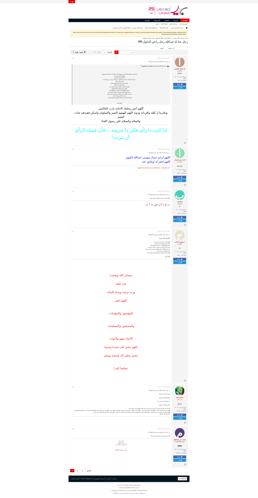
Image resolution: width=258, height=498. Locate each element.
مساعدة (114, 478)
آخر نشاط (171, 48)
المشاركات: (183, 80)
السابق (89, 470)
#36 (73, 429)
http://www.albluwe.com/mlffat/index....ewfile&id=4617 (155, 168)
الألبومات (147, 20)
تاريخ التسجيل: (182, 77)
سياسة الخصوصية (98, 478)
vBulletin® (129, 487)
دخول (72, 1)
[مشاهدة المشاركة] (141, 66)
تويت (179, 87)
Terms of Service (86, 478)
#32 (73, 149)
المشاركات (182, 48)
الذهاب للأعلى (75, 478)
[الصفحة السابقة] (95, 52)
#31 (73, 58)
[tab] (182, 48)
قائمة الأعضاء (164, 24)
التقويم (157, 24)
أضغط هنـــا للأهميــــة (121, 444)
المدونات (175, 20)
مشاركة (178, 84)
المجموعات (157, 20)
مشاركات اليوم (173, 24)
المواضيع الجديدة (183, 24)
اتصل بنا (108, 478)
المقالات (166, 20)
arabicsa (183, 478)
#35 (73, 387)
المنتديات (184, 20)
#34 (73, 231)
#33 (73, 191)
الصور (161, 48)
